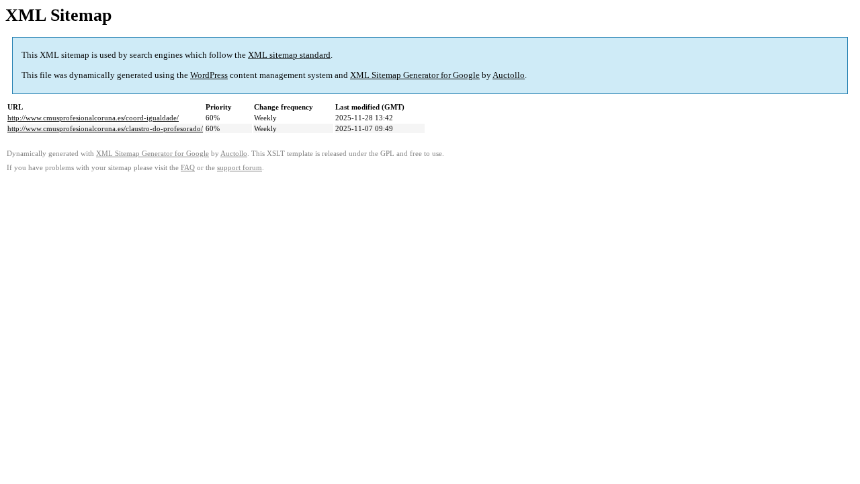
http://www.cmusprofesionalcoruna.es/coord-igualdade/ (93, 118)
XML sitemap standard (289, 55)
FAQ (188, 167)
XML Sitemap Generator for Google (415, 75)
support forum (239, 167)
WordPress (209, 75)
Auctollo (508, 75)
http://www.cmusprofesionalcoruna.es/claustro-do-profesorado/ (105, 128)
